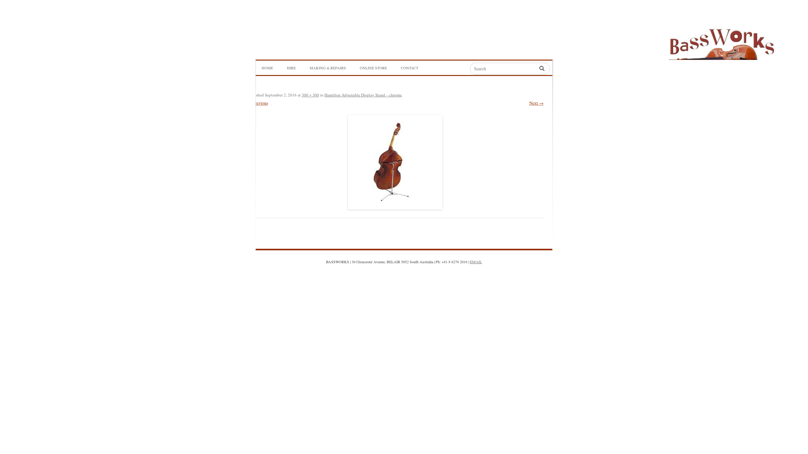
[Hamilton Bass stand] (395, 162)
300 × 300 (310, 95)
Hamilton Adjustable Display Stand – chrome (363, 95)
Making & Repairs (328, 67)
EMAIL (476, 261)
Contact (409, 67)
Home (267, 67)
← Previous (257, 103)
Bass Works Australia (721, 41)
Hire (291, 67)
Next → (536, 103)
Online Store (373, 67)
